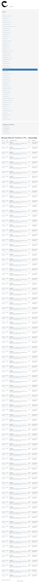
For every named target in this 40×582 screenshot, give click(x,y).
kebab (5, 61)
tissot (5, 106)
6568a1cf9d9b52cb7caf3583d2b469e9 (16, 324)
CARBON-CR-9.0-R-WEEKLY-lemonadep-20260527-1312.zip (18, 143)
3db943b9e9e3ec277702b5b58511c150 (16, 499)
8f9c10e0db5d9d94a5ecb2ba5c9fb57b (16, 455)
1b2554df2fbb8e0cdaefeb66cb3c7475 (16, 460)
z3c (6, 119)
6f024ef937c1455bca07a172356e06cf (16, 426)
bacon (6, 20)
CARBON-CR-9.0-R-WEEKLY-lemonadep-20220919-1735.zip (18, 439)
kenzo (6, 63)
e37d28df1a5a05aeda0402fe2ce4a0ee (16, 251)
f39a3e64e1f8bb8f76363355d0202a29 (16, 411)
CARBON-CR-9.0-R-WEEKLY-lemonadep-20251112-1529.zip (18, 177)
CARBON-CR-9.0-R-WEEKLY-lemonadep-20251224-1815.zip (18, 162)
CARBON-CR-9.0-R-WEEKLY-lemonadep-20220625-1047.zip (18, 464)
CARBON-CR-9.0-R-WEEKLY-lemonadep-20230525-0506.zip (18, 357)
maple (7, 73)
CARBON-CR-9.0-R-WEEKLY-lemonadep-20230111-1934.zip (18, 396)
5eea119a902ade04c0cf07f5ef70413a (16, 343)
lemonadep (6, 69)
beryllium (7, 22)
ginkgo (7, 40)
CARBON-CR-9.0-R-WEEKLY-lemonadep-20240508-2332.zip (18, 269)
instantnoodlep (7, 57)
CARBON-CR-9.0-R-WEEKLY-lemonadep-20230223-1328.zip (18, 381)
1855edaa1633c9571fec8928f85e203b (16, 353)
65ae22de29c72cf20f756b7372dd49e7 (16, 222)
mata (6, 75)
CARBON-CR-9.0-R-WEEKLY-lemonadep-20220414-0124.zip (18, 488)
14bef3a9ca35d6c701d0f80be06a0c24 (16, 538)
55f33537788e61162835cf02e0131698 (16, 188)
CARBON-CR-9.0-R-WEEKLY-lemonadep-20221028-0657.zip (18, 420)
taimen (6, 104)
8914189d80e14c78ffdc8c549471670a (16, 275)
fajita (5, 38)
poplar (6, 90)
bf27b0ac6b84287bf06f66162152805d (16, 217)
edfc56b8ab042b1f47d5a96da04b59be (16, 207)
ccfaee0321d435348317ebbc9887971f (16, 246)
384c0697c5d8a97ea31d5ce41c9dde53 (16, 484)
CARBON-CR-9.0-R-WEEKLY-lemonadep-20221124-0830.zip (18, 410)
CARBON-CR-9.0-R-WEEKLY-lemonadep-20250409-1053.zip (18, 211)
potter (7, 92)
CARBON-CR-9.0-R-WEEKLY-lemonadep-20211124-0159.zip (18, 532)
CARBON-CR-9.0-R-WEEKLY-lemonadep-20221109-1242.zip (18, 415)
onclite (6, 81)
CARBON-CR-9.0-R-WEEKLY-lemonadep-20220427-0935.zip (18, 483)
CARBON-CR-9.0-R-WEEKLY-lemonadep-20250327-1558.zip (18, 216)
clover (7, 32)
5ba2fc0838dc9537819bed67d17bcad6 (16, 382)
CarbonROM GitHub (6, 126)
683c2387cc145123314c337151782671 (16, 212)
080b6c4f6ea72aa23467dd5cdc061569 (16, 518)
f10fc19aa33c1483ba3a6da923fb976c (16, 557)
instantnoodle (6, 55)
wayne (6, 108)
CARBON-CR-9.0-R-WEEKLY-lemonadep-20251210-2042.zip (18, 167)
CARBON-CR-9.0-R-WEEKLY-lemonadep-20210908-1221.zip (18, 556)
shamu (6, 94)
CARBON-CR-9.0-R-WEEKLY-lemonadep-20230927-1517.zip (18, 318)
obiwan (7, 79)
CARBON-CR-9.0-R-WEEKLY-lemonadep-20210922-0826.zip (18, 551)
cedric (6, 28)
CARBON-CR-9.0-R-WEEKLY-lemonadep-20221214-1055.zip (18, 405)
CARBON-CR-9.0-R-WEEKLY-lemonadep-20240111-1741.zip (18, 289)
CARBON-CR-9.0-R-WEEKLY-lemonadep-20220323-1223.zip (18, 493)
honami (6, 46)
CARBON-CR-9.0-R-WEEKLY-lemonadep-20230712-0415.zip (18, 342)
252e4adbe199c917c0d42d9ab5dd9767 (16, 168)
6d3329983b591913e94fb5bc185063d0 (16, 387)
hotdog (6, 48)
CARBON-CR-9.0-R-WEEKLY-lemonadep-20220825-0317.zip (18, 449)
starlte (7, 100)
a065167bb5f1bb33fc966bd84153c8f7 (16, 528)
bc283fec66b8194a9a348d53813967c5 (16, 202)
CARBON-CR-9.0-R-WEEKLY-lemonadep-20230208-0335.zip (18, 386)
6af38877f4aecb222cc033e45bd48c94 (16, 421)
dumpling (6, 34)
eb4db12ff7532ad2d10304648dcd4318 (16, 256)
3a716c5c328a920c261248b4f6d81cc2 (16, 149)
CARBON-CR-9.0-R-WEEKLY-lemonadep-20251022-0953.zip (18, 182)
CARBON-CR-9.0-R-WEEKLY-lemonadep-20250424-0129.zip (18, 206)
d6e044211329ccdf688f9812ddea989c (16, 465)
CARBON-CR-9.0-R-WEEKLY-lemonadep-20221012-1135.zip (18, 430)
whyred (7, 110)
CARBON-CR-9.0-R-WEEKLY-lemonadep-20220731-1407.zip (18, 454)
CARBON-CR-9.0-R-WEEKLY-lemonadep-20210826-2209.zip (18, 561)
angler (6, 18)
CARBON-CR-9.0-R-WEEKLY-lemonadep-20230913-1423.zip (18, 323)
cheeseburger (6, 30)
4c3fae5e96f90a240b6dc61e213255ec (16, 183)
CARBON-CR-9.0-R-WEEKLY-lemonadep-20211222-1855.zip (18, 522)
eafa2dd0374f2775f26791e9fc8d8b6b (16, 562)
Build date (33, 140)
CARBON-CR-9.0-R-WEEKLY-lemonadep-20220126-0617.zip (18, 512)
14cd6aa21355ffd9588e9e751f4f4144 (16, 280)
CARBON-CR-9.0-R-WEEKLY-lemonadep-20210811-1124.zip (18, 566)
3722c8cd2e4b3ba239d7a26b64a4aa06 (16, 572)
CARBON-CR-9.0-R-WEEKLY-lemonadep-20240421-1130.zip (18, 274)
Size (29, 140)
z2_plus (7, 114)
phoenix (7, 88)
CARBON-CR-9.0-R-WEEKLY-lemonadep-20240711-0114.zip (18, 255)
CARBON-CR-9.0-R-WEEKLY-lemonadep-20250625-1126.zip (18, 201)
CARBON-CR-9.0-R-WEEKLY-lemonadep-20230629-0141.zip (18, 347)
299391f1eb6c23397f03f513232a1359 (16, 479)
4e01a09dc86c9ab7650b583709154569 (16, 450)
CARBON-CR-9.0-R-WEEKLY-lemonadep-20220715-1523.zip (18, 459)
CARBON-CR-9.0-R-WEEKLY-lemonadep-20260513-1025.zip (18, 148)
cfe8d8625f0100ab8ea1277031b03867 (16, 392)
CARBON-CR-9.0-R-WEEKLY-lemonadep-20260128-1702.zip (18, 153)
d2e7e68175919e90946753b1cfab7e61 (16, 144)
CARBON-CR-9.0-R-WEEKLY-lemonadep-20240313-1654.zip (18, 279)
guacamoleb (6, 44)
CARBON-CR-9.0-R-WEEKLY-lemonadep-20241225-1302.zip (18, 240)
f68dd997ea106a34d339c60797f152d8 (16, 397)
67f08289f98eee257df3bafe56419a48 (16, 178)
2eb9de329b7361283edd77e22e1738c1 (16, 489)
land (6, 65)
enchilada (6, 36)
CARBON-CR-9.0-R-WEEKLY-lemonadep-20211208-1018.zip (18, 527)
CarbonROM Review (6, 128)
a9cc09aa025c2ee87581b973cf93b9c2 (16, 358)
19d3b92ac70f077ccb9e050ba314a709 (16, 329)
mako (6, 71)
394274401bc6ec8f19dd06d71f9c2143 (16, 309)
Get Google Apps (6, 130)
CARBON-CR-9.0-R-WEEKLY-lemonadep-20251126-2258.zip (18, 172)
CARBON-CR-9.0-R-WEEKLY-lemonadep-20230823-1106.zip (18, 328)
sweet (7, 102)
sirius (6, 96)
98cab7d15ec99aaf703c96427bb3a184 (16, 241)
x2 (5, 112)
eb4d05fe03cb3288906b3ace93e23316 (16, 494)
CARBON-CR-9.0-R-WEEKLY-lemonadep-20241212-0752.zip (18, 245)
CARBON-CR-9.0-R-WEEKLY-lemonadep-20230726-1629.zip (18, 337)
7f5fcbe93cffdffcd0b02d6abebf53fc (16, 547)
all (3, 13)
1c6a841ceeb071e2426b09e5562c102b (16, 270)
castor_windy (9, 26)
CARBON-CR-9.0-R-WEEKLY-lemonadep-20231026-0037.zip (18, 308)
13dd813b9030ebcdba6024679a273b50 (16, 319)
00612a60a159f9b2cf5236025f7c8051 (16, 552)
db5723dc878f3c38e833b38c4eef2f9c (16, 513)
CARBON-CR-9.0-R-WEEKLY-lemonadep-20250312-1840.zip (18, 221)
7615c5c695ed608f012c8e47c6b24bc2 (16, 314)
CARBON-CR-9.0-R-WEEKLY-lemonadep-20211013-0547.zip (18, 546)
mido (6, 77)
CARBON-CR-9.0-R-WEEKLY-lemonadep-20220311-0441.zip (18, 498)
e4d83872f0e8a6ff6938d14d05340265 (16, 523)
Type (7, 140)
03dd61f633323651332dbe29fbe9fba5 (16, 348)
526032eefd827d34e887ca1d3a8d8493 (16, 445)
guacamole (6, 42)
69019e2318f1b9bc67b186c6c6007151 (16, 431)
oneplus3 (7, 86)
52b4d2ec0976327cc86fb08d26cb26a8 (16, 295)
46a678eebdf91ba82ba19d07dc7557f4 (16, 363)
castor (7, 24)
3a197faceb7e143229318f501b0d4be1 (16, 304)
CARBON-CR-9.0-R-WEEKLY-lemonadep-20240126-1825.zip (18, 284)
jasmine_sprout (7, 59)
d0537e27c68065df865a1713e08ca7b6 (16, 377)
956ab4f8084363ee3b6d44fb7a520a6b (16, 416)
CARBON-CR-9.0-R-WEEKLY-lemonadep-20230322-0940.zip (18, 371)
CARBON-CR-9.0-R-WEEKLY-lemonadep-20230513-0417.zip (18, 362)
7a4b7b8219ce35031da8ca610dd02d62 (16, 290)
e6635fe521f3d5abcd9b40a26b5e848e (16, 173)
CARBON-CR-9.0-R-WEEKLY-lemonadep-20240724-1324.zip (18, 250)
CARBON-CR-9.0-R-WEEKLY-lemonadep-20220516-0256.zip (18, 478)
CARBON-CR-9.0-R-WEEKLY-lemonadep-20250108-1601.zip (18, 235)
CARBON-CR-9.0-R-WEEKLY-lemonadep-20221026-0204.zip (18, 425)
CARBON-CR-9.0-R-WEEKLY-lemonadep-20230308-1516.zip (18, 376)
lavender (7, 67)
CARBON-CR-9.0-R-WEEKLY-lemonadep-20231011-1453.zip (18, 313)
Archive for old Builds (6, 132)
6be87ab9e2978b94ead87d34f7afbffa (16, 533)
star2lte (8, 98)
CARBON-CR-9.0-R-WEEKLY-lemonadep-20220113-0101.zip (18, 517)
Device (3, 140)
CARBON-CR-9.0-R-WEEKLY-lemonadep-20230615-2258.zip (18, 352)
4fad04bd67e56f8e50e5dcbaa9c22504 (16, 236)
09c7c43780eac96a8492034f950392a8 (16, 567)
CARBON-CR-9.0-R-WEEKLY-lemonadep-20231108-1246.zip (18, 303)
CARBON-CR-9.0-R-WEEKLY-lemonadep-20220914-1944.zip (18, 444)
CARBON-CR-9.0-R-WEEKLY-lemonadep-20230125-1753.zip (18, 391)
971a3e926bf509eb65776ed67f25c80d (16, 285)
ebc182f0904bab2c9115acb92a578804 (16, 154)
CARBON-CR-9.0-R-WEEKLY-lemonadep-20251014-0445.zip (18, 187)
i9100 (6, 53)
